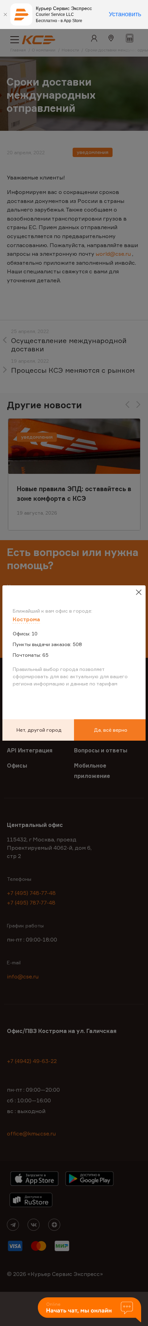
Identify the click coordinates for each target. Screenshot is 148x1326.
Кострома (26, 619)
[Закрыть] (5, 14)
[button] (89, 1310)
